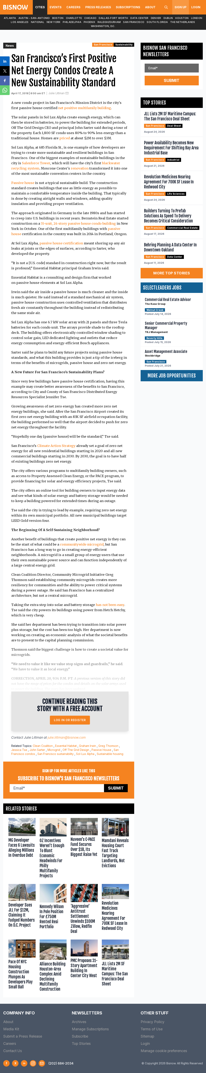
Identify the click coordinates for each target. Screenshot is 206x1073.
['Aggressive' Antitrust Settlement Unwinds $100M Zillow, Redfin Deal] (84, 910)
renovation (80, 168)
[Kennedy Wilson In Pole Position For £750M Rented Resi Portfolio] (53, 910)
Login (195, 7)
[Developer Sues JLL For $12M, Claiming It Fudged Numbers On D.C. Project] (22, 910)
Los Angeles (19, 22)
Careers (73, 7)
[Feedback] (42, 1063)
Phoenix (89, 22)
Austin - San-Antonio (34, 18)
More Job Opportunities (171, 376)
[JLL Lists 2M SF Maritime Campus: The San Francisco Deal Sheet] (115, 966)
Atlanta (10, 18)
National (37, 22)
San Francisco (133, 22)
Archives (79, 1022)
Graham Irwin (87, 745)
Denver (156, 18)
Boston (58, 18)
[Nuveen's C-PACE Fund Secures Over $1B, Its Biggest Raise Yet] (84, 849)
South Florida (157, 22)
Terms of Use (152, 1029)
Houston (181, 18)
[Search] (166, 7)
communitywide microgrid (82, 544)
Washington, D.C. (103, 26)
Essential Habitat (66, 745)
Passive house (22, 183)
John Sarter (37, 750)
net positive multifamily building (84, 108)
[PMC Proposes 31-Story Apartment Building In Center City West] (84, 966)
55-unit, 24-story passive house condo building (78, 223)
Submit (116, 788)
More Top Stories (171, 273)
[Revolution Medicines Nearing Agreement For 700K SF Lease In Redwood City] (115, 910)
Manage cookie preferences (164, 1051)
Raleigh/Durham (109, 22)
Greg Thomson (108, 745)
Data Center (139, 18)
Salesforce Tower (36, 163)
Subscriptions (128, 7)
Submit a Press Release (22, 1036)
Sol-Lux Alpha (85, 754)
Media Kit (11, 1029)
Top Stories (81, 1043)
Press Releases (98, 7)
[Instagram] (33, 1063)
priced (64, 138)
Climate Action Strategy (56, 446)
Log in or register (70, 720)
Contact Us (12, 1051)
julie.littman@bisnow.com (67, 737)
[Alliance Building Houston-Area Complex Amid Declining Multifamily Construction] (53, 966)
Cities (40, 7)
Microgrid (53, 750)
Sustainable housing (110, 754)
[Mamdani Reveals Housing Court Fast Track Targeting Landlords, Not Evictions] (115, 849)
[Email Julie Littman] (67, 93)
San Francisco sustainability (55, 754)
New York (53, 22)
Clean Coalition (43, 745)
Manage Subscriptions (90, 1029)
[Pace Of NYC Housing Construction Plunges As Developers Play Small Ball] (22, 966)
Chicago (90, 18)
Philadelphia (72, 22)
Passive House (101, 750)
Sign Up (180, 7)
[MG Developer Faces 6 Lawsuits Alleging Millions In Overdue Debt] (22, 849)
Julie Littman (56, 93)
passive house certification (61, 243)
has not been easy (110, 605)
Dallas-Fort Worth (113, 18)
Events (56, 7)
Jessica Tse (19, 750)
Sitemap (147, 1036)
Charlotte (74, 18)
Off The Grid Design (76, 750)
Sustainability (124, 44)
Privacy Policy (152, 1022)
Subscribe (80, 1036)
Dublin (168, 18)
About (150, 7)
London (196, 18)
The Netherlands (182, 22)
